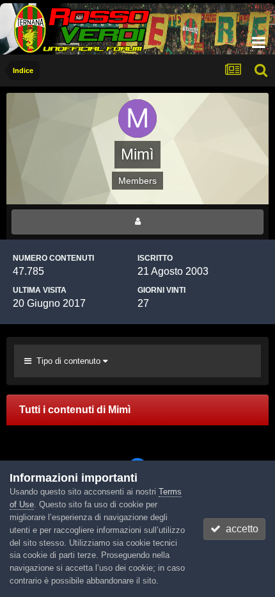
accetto (239, 528)
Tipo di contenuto (67, 361)
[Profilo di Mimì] (137, 221)
